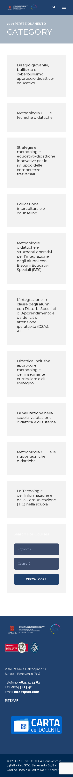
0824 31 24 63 (29, 682)
